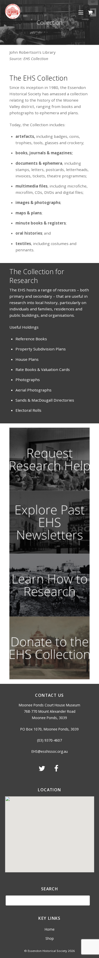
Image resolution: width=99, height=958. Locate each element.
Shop (49, 938)
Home (50, 929)
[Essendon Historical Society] (12, 17)
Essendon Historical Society (47, 951)
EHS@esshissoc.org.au (49, 751)
